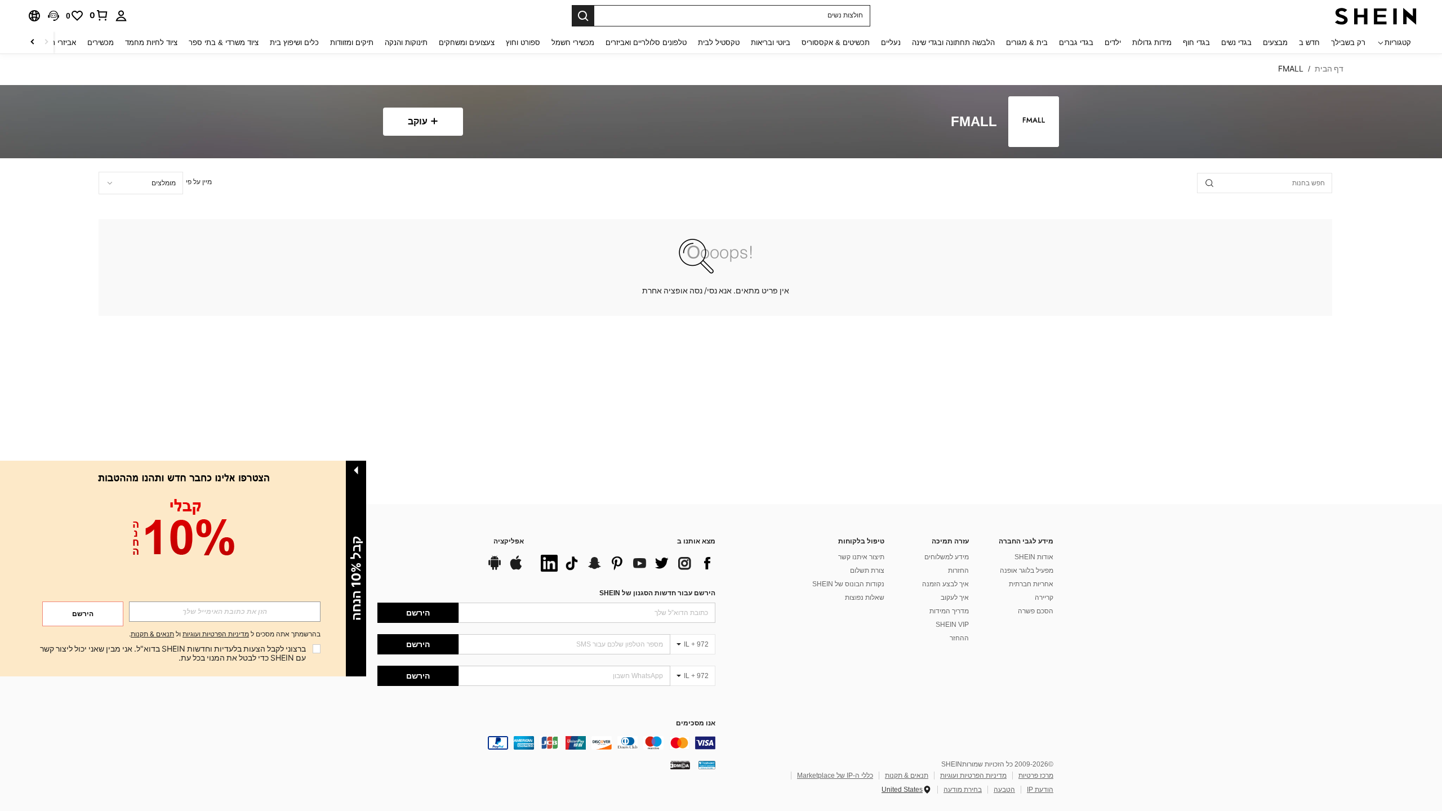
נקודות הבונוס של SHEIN (848, 584)
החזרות (958, 570)
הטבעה (1004, 790)
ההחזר (959, 638)
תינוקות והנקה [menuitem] (406, 42)
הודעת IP (1040, 790)
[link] (99, 15)
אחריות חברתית (1031, 584)
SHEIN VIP (952, 625)
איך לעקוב (955, 597)
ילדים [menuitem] (1113, 42)
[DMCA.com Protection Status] (680, 765)
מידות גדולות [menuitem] (1152, 42)
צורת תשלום (867, 570)
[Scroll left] (46, 43)
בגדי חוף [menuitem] (1196, 42)
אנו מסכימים (695, 723)
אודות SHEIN (1033, 557)
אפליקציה (508, 541)
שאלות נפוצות (864, 597)
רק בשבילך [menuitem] (1348, 42)
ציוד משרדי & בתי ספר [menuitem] (224, 42)
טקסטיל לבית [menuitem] (719, 42)
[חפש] (583, 15)
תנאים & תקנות (906, 775)
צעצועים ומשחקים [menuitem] (467, 42)
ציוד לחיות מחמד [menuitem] (151, 42)
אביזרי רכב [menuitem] (59, 42)
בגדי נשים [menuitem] (1236, 42)
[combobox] (141, 183)
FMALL (974, 122)
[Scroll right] (33, 43)
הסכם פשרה (1035, 611)
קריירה (1044, 597)
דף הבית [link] (1329, 68)
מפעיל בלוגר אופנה (1026, 570)
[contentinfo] (546, 743)
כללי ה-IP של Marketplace (835, 775)
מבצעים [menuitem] (1275, 42)
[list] (625, 563)
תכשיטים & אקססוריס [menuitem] (836, 42)
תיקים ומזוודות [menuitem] (351, 42)
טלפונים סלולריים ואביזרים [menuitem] (646, 42)
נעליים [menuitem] (891, 42)
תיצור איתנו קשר (861, 557)
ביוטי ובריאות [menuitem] (770, 42)
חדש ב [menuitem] (1309, 42)
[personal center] (121, 16)
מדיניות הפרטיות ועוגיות (973, 775)
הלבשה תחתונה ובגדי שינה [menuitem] (953, 42)
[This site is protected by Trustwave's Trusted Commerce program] (706, 765)
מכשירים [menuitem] (100, 42)
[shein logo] (1376, 16)
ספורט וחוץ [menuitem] (523, 42)
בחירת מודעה (962, 790)
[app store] (516, 568)
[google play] (494, 568)
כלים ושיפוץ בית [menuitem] (294, 42)
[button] (53, 16)
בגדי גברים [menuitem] (1076, 42)
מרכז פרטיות (1035, 775)
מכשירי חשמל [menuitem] (572, 42)
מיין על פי (199, 182)
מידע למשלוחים (946, 557)
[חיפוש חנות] (1209, 183)
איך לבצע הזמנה (945, 584)
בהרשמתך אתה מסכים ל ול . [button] (225, 634)
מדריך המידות (949, 611)
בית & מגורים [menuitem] (1027, 42)
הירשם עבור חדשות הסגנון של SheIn (657, 593)
